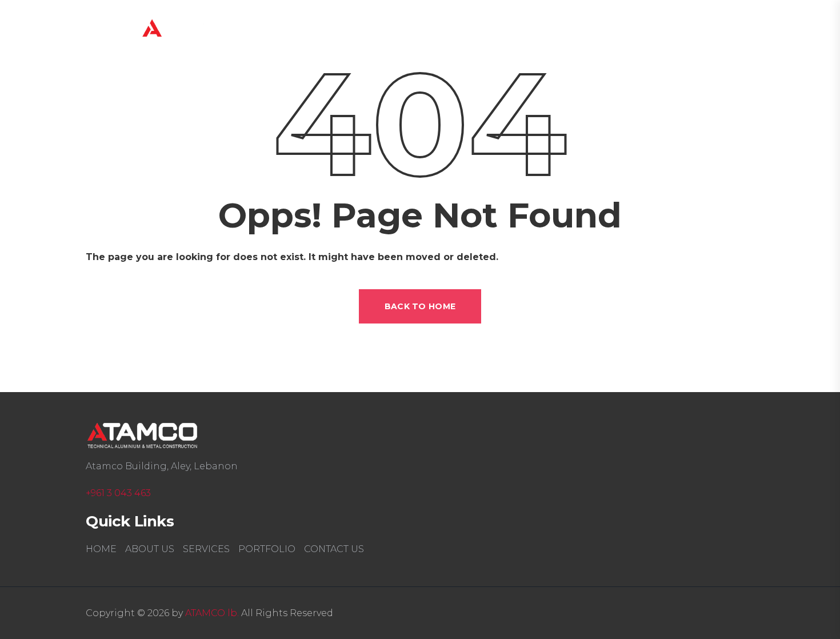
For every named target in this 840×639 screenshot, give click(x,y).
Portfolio (266, 549)
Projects (606, 31)
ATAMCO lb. (212, 613)
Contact (680, 31)
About (465, 31)
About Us (149, 549)
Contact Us (334, 549)
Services (533, 31)
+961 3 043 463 (118, 493)
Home (401, 31)
